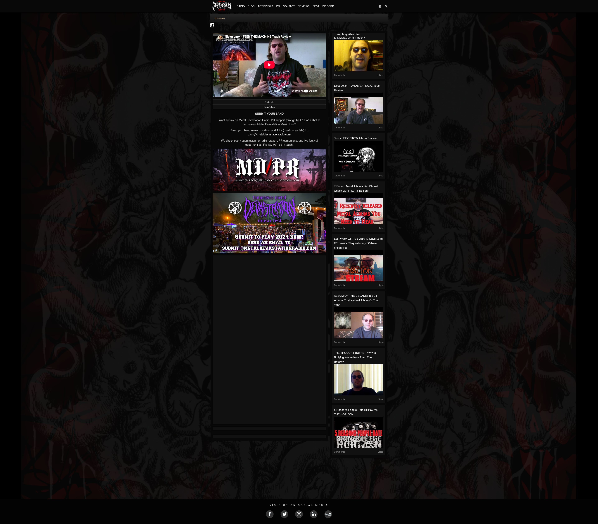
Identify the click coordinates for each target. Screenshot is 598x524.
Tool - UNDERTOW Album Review (355, 138)
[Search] (386, 6)
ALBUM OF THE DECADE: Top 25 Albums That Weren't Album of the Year (356, 300)
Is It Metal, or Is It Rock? (349, 37)
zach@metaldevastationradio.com (269, 134)
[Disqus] (269, 299)
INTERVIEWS (265, 6)
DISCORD (328, 6)
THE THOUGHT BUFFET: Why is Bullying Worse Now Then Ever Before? (355, 357)
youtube (219, 18)
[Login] (380, 6)
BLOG (251, 6)
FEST (316, 6)
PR (278, 6)
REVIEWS (304, 6)
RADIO (241, 6)
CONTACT (289, 6)
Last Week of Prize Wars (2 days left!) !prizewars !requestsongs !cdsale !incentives (358, 243)
